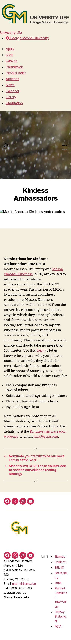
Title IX (59, 567)
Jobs (58, 583)
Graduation (14, 103)
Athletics (12, 79)
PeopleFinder (16, 73)
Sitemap (60, 556)
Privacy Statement (60, 616)
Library (11, 97)
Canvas (11, 61)
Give (9, 55)
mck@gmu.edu (46, 436)
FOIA (58, 626)
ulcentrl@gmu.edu (24, 584)
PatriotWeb (14, 67)
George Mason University (29, 38)
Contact (60, 562)
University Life (11, 33)
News (10, 85)
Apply (10, 49)
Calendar (12, 91)
